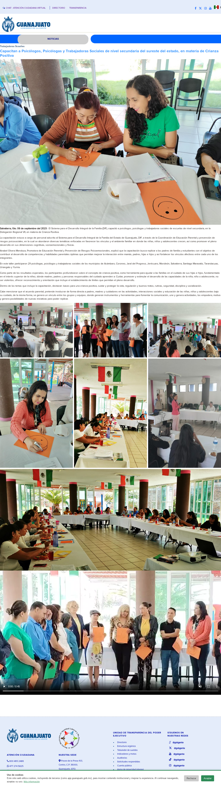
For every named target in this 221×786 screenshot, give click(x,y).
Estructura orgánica (126, 746)
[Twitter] (201, 8)
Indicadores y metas (126, 754)
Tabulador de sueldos (127, 750)
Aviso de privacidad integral (130, 769)
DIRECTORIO (58, 8)
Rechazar (191, 778)
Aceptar (208, 778)
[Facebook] (196, 8)
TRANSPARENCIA (77, 8)
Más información (32, 782)
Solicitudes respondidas (128, 762)
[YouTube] (211, 8)
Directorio (122, 742)
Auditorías (122, 758)
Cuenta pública (124, 766)
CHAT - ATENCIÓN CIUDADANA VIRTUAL (26, 8)
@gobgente (178, 742)
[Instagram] (206, 8)
